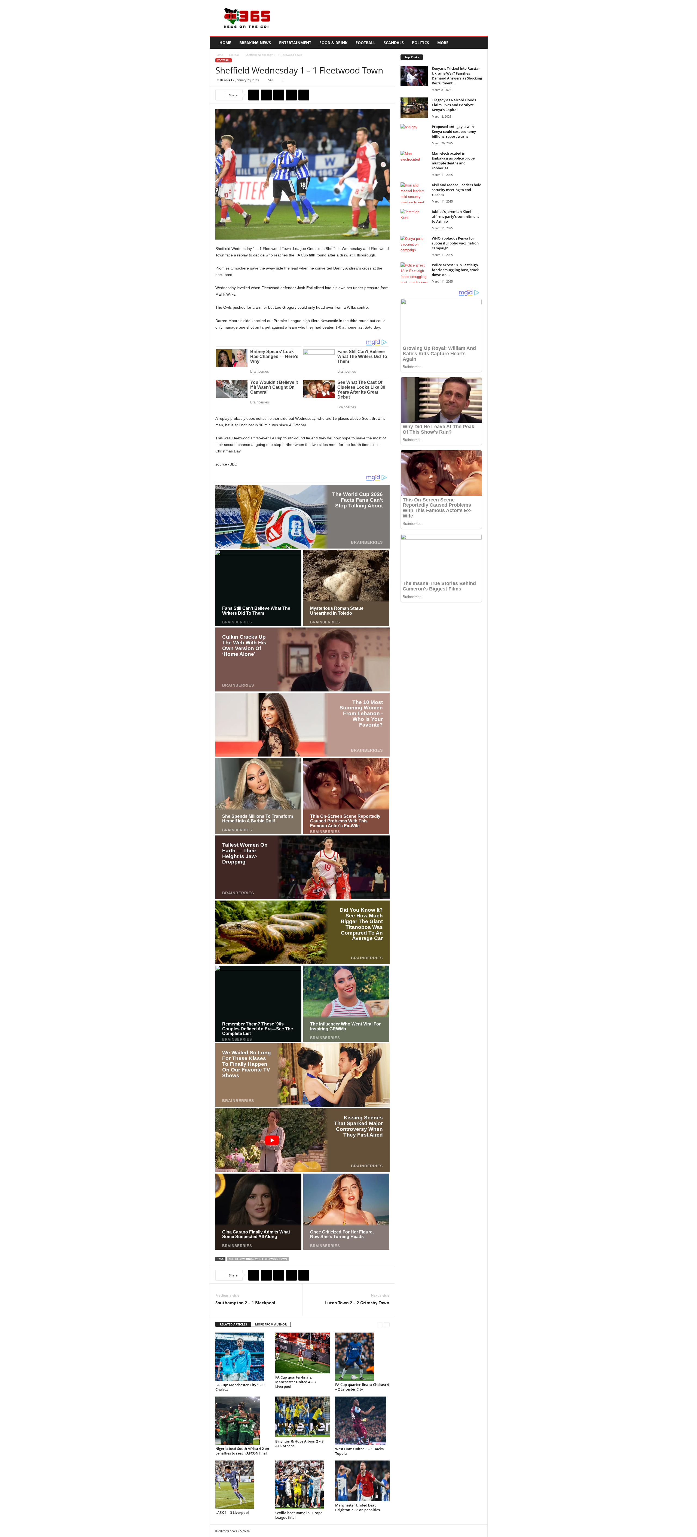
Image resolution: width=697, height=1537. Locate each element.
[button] (479, 43)
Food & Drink (333, 42)
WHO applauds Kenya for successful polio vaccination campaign (455, 243)
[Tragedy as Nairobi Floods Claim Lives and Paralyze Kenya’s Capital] (414, 107)
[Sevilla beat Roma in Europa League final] (302, 1485)
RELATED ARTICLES (233, 1324)
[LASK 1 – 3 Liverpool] (242, 1485)
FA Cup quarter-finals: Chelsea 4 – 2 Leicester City (362, 1387)
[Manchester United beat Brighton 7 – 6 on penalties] (362, 1481)
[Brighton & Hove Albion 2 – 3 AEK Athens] (302, 1417)
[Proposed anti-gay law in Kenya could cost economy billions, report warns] (414, 134)
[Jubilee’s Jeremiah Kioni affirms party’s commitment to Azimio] (414, 219)
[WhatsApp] (291, 95)
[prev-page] (380, 1324)
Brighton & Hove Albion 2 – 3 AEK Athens (299, 1443)
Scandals (394, 42)
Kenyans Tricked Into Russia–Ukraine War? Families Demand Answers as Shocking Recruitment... (457, 75)
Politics (420, 42)
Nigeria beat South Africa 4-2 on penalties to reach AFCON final (242, 1451)
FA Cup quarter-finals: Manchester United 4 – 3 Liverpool (295, 1382)
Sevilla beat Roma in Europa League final (299, 1515)
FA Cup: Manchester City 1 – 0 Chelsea (239, 1387)
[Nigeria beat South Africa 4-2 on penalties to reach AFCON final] (242, 1421)
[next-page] (387, 1324)
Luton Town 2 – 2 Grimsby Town (357, 1302)
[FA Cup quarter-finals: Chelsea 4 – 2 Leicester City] (362, 1357)
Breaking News (255, 42)
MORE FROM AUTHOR (271, 1324)
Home (225, 42)
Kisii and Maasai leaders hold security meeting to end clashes (456, 189)
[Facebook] (253, 95)
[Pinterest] (278, 95)
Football (365, 42)
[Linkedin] (303, 95)
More (442, 42)
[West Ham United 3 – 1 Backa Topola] (362, 1421)
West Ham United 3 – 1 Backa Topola (359, 1451)
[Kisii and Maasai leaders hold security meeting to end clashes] (414, 192)
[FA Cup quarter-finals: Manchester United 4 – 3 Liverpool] (302, 1353)
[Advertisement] (388, 18)
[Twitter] (266, 95)
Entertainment (295, 42)
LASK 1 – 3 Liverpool (232, 1512)
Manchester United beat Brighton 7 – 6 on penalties (357, 1507)
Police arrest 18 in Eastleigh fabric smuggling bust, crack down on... (455, 269)
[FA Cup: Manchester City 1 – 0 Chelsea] (242, 1357)
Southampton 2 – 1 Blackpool (245, 1302)
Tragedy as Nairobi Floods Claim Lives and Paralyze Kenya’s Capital (454, 104)
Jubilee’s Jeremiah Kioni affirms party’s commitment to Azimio (455, 216)
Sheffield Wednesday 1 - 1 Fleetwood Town (258, 1259)
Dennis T (226, 80)
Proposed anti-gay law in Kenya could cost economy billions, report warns (454, 131)
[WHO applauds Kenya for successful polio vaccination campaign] (414, 246)
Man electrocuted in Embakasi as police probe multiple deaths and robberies (453, 160)
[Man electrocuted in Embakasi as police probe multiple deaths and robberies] (414, 161)
